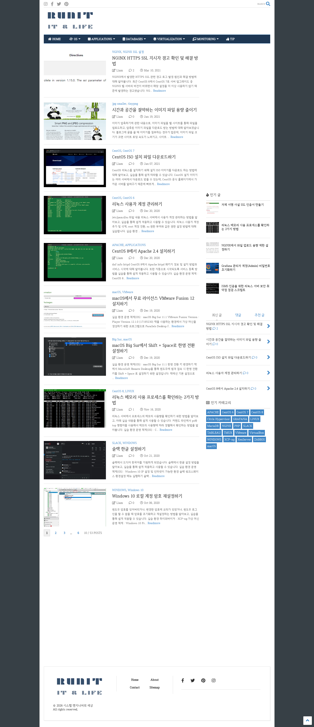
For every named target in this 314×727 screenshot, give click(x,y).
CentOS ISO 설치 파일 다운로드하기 (144, 157)
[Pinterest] (66, 4)
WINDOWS (130, 443)
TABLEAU (214, 433)
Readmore (159, 91)
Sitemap (155, 687)
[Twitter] (59, 4)
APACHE (118, 245)
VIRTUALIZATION (169, 39)
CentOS (116, 151)
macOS (116, 292)
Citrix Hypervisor (218, 419)
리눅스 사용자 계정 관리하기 (137, 204)
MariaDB (213, 426)
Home (134, 680)
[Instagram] (46, 4)
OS (75, 39)
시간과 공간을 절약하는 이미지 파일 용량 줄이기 (154, 110)
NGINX (116, 52)
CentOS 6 (128, 198)
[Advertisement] (192, 21)
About (155, 680)
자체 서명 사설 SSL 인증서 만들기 (243, 205)
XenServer (244, 439)
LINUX (129, 391)
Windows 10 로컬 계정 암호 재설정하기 (147, 496)
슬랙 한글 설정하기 (128, 449)
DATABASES (134, 39)
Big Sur (117, 339)
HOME (56, 39)
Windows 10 (135, 490)
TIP (232, 39)
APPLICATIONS (101, 39)
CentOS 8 (118, 391)
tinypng (133, 104)
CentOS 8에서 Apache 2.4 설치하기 (143, 251)
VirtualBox (256, 433)
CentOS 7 (128, 151)
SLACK (116, 443)
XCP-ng (229, 439)
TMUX (228, 433)
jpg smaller (119, 104)
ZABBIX (259, 439)
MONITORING (206, 39)
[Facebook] (52, 4)
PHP (237, 426)
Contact (135, 687)
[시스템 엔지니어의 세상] (70, 29)
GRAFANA (240, 419)
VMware (127, 292)
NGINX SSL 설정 (133, 52)
